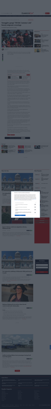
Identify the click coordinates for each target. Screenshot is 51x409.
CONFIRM (20, 215)
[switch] (35, 204)
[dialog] (25, 204)
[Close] (38, 192)
